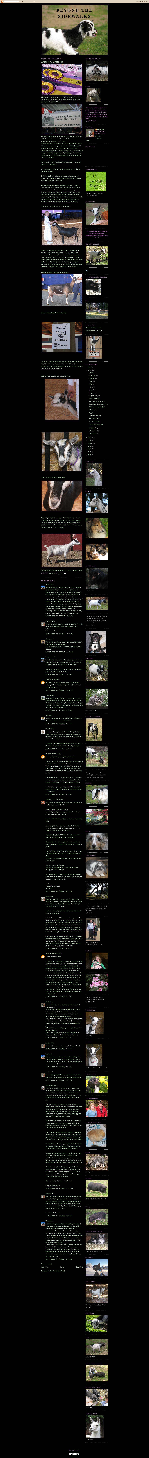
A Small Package (94, 421)
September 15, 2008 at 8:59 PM (59, 948)
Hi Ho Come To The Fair (97, 401)
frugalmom (49, 657)
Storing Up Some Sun (96, 424)
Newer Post (44, 1267)
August (92, 393)
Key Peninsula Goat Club (94, 330)
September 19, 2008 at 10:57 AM (59, 1188)
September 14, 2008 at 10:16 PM (59, 634)
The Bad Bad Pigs (95, 415)
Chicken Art (93, 410)
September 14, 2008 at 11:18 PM (59, 652)
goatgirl (48, 621)
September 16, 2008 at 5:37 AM (59, 996)
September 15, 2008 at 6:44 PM (59, 794)
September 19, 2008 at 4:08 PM (59, 1216)
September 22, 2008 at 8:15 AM (59, 1259)
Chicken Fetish (94, 418)
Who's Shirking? (94, 398)
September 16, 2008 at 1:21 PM (59, 1080)
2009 (90, 437)
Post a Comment (46, 1264)
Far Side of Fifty (51, 679)
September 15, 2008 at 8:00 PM (59, 891)
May (91, 384)
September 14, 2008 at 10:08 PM (59, 616)
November (93, 431)
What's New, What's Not (97, 407)
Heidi (47, 715)
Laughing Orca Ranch (53, 799)
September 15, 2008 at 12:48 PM (59, 690)
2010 (90, 440)
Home (62, 1267)
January (92, 372)
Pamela (48, 729)
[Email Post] (65, 573)
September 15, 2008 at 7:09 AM (59, 674)
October (92, 428)
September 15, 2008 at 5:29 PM (59, 749)
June (91, 387)
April (91, 381)
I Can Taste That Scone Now (98, 404)
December (93, 434)
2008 (90, 370)
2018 (90, 455)
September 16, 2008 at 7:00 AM (59, 1049)
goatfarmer (49, 1085)
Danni (47, 584)
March (92, 378)
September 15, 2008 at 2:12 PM (59, 710)
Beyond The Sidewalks (74, 13)
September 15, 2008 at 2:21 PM (59, 724)
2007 (90, 367)
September (93, 395)
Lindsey (94, 193)
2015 (90, 452)
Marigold (48, 695)
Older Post (79, 1267)
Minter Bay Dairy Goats (93, 328)
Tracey (48, 639)
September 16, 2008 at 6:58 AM (59, 1038)
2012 (90, 446)
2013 (90, 449)
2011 (89, 443)
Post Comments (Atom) (57, 1271)
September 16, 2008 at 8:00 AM (59, 1067)
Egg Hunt (92, 413)
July (91, 390)
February (93, 375)
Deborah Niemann (51, 753)
